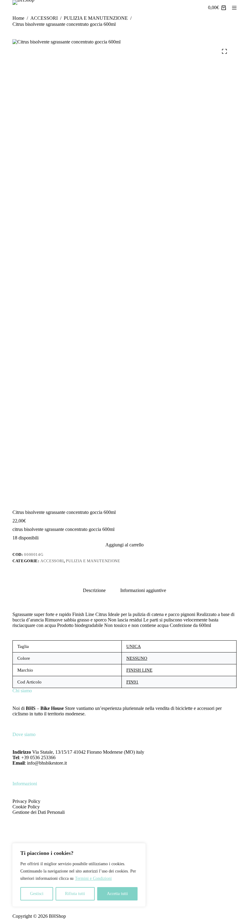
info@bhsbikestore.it (47, 763)
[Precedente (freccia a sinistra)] (10, 459)
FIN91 (132, 682)
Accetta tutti (117, 893)
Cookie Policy (26, 806)
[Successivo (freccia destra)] (238, 459)
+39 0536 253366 (38, 757)
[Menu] (234, 7)
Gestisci (36, 893)
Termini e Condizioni (93, 878)
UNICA (133, 646)
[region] (79, 875)
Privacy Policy (26, 801)
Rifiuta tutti (75, 893)
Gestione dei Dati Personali (38, 812)
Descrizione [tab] (94, 590)
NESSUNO (136, 658)
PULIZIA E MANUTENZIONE (93, 561)
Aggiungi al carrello (124, 544)
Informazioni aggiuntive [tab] (143, 590)
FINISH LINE (139, 670)
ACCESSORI (52, 561)
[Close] (139, 848)
